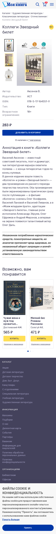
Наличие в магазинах (13, 344)
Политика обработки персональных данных (14, 453)
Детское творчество (12, 376)
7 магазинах (34, 140)
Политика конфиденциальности (13, 460)
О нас (5, 424)
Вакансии (7, 441)
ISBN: (5, 101)
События (7, 432)
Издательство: (11, 96)
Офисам (6, 479)
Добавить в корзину (28, 132)
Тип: (5, 106)
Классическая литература (15, 16)
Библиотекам (9, 475)
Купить (14, 338)
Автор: (6, 91)
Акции (5, 367)
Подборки (7, 419)
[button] (28, 351)
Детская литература (12, 372)
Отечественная (39, 16)
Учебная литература (13, 398)
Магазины (7, 415)
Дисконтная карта (11, 428)
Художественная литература (27, 13)
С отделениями (10, 389)
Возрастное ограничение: (11, 113)
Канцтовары (8, 385)
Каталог (6, 13)
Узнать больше (10, 519)
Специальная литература (15, 393)
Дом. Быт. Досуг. (11, 380)
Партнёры (7, 437)
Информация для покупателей (11, 446)
